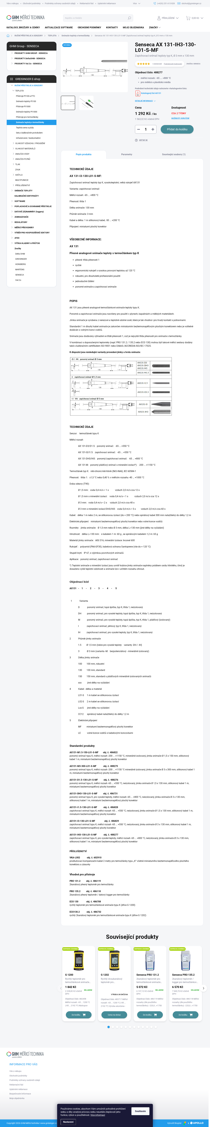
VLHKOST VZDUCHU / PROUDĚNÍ (30, 143)
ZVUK (17, 169)
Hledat (129, 18)
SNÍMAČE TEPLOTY (23, 190)
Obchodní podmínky (32, 3)
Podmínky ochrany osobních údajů (60, 3)
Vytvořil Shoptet (174, 1123)
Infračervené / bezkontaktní (28, 138)
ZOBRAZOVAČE (21, 217)
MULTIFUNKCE (21, 180)
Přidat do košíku (177, 129)
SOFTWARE (20, 201)
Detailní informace (144, 101)
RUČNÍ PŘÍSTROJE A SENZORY (29, 85)
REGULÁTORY (21, 222)
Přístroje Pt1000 (23, 106)
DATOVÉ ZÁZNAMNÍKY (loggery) (29, 211)
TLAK (17, 164)
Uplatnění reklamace (107, 3)
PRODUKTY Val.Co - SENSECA (28, 63)
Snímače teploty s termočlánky (30, 122)
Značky (18, 248)
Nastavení (68, 1122)
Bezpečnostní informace (20, 1094)
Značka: (193, 64)
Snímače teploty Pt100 (26, 101)
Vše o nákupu (13, 3)
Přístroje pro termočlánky (27, 117)
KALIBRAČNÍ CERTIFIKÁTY (27, 196)
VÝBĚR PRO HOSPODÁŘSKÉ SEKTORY (32, 232)
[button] (108, 1027)
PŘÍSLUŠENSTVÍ (22, 185)
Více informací (97, 1115)
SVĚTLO (19, 175)
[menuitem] (24, 27)
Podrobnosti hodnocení (173, 64)
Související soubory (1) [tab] (174, 154)
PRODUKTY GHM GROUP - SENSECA (31, 53)
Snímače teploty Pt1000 (26, 112)
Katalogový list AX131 (151, 93)
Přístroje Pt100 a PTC (25, 96)
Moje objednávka (16, 1098)
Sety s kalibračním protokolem (29, 133)
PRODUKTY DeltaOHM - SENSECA (30, 58)
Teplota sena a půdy (25, 127)
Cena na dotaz (114, 1015)
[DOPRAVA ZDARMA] (78, 960)
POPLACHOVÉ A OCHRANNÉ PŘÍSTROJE (33, 206)
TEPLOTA (19, 91)
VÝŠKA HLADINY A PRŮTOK (27, 243)
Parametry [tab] (126, 154)
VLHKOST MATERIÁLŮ (25, 148)
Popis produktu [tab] (83, 154)
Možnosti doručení (180, 118)
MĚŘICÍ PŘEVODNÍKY (24, 227)
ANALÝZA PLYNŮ (22, 159)
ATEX (17, 238)
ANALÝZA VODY (22, 154)
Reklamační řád (86, 3)
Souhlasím (140, 1111)
